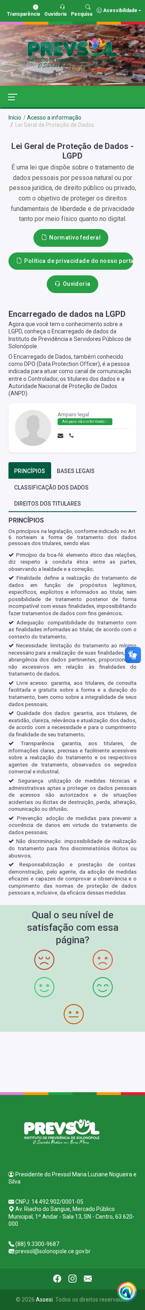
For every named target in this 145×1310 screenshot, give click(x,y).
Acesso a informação (54, 117)
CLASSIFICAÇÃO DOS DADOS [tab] (51, 487)
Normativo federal (75, 237)
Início (14, 117)
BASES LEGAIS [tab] (76, 471)
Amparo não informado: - (85, 421)
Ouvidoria (77, 284)
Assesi (44, 1299)
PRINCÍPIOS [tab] (29, 471)
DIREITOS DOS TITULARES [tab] (47, 503)
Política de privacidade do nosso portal (78, 261)
